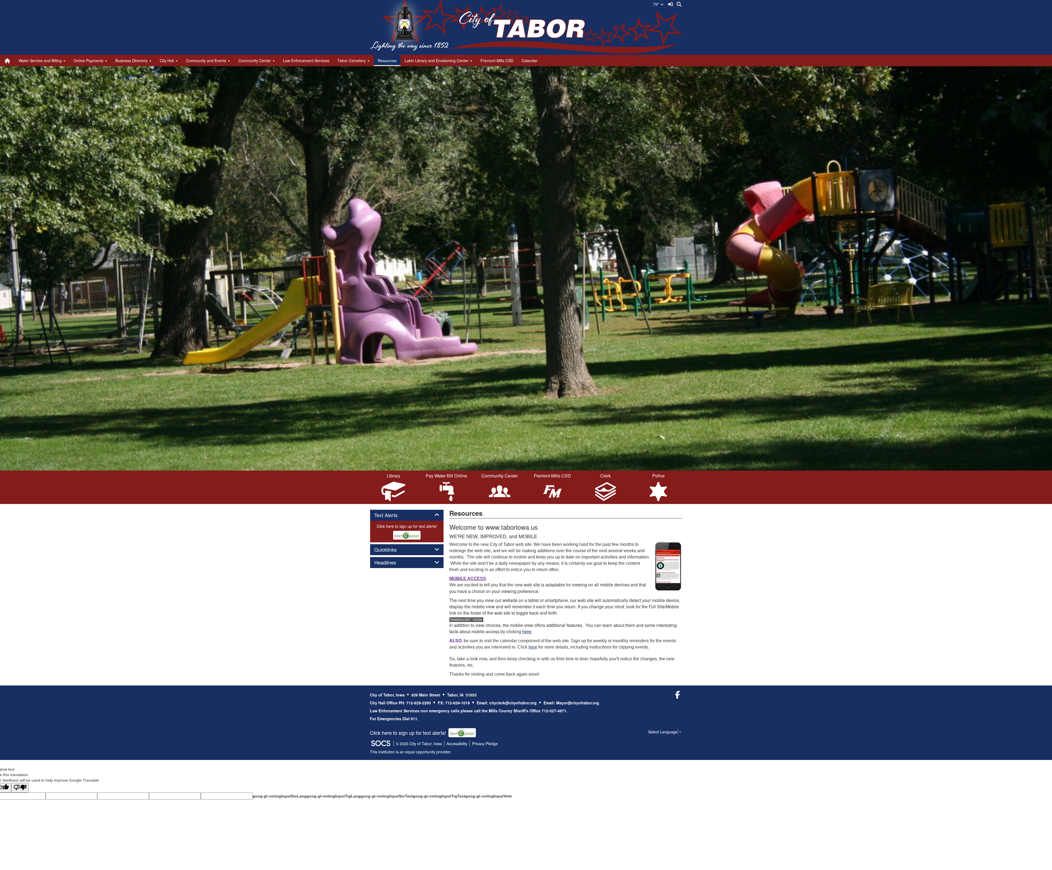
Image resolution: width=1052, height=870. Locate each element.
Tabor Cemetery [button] (352, 60)
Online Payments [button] (89, 60)
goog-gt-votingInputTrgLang (334, 796)
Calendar (530, 60)
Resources (387, 60)
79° (656, 4)
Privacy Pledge (485, 743)
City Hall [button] (167, 60)
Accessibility (457, 743)
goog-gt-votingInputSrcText (387, 796)
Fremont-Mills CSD (497, 60)
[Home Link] (7, 60)
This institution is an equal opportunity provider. (410, 751)
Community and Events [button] (206, 60)
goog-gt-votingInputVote (488, 796)
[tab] (407, 515)
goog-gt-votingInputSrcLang (280, 796)
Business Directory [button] (132, 60)
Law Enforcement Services (306, 60)
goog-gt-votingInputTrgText (439, 796)
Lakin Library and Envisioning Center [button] (437, 60)
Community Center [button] (255, 60)
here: (527, 631)
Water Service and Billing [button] (41, 60)
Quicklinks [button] (391, 549)
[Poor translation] (20, 788)
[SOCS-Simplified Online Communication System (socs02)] (380, 743)
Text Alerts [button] (392, 515)
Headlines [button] (391, 562)
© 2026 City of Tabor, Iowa (419, 743)
